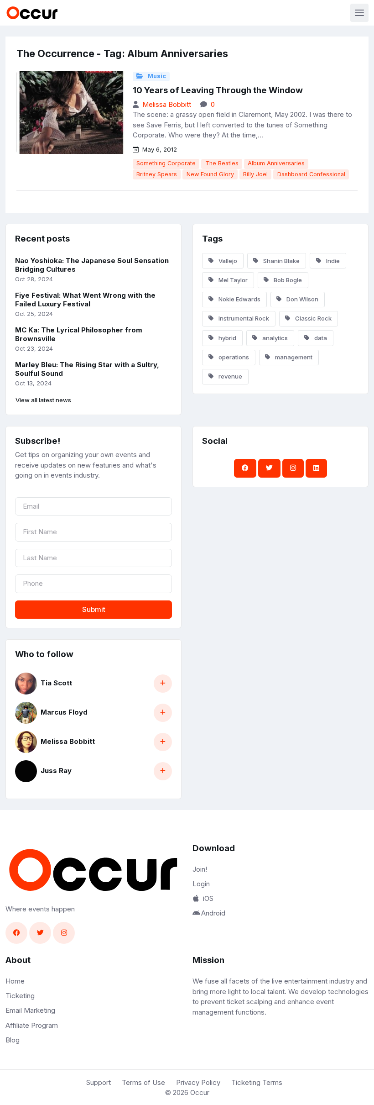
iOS (208, 898)
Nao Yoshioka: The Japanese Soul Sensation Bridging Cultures (92, 265)
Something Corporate (166, 163)
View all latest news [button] (43, 400)
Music (156, 76)
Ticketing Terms (256, 1082)
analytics (274, 338)
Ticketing (20, 995)
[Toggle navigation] (359, 13)
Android (213, 913)
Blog (12, 1040)
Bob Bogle (287, 280)
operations (233, 357)
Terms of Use (143, 1082)
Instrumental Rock (243, 318)
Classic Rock (313, 318)
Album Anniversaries (276, 163)
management (293, 357)
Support (98, 1082)
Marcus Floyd (64, 712)
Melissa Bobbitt (166, 104)
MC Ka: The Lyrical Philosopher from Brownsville (78, 334)
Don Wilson (301, 299)
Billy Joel (255, 174)
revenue (229, 376)
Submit (93, 609)
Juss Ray (56, 770)
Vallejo (227, 260)
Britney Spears (156, 174)
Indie (332, 260)
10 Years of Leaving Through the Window (218, 90)
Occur (199, 1092)
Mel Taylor (232, 280)
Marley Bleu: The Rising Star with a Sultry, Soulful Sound (87, 369)
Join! (199, 869)
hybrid (226, 338)
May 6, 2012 (158, 149)
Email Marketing (30, 1010)
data (320, 338)
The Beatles (222, 163)
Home (15, 981)
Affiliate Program (31, 1025)
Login (201, 883)
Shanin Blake (281, 260)
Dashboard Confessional (311, 174)
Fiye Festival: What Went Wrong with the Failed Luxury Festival (85, 299)
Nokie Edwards (238, 299)
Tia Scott (56, 683)
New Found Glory (210, 174)
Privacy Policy (198, 1082)
